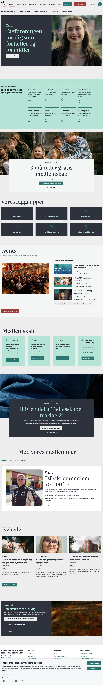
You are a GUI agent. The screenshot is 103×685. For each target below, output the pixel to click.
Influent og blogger (86, 232)
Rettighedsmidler (84, 90)
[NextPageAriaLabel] (90, 303)
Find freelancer (32, 658)
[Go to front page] (8, 4)
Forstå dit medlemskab (87, 658)
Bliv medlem (13, 56)
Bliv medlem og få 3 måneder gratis (51, 183)
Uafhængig (4, 460)
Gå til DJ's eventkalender (10, 311)
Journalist (17, 216)
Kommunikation (51, 216)
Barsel (47, 111)
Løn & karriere (24, 11)
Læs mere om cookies (8, 674)
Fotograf (17, 232)
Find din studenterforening (52, 428)
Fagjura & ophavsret (41, 11)
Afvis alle (93, 668)
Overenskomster (34, 111)
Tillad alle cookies (93, 663)
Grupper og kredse (59, 653)
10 (87, 303)
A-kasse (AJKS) (83, 111)
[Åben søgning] (100, 4)
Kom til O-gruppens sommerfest (82, 279)
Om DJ (30, 653)
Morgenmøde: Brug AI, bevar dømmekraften (86, 266)
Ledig (16, 460)
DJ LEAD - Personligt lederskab (83, 291)
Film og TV (85, 216)
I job (11, 460)
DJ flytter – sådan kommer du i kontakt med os (83, 558)
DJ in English (31, 656)
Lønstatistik (49, 90)
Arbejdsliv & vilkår (8, 11)
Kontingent (65, 111)
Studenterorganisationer (60, 656)
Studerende (23, 460)
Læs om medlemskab (13, 354)
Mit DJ (68, 4)
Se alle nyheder (10, 584)
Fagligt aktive (57, 658)
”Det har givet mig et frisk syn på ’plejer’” (50, 561)
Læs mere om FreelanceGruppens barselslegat (21, 618)
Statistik (20, 681)
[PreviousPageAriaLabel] (55, 303)
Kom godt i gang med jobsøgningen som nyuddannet (17, 561)
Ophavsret (65, 90)
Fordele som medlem (86, 653)
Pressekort (32, 90)
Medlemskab (67, 11)
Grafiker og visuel (51, 232)
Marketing (8, 681)
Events (55, 11)
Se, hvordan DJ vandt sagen (55, 505)
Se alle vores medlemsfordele (16, 624)
